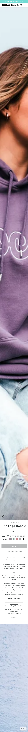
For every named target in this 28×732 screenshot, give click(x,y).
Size (3, 536)
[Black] (23, 539)
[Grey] (20, 539)
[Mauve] (10, 539)
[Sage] (13, 539)
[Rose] (17, 539)
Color (4, 539)
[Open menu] (25, 5)
